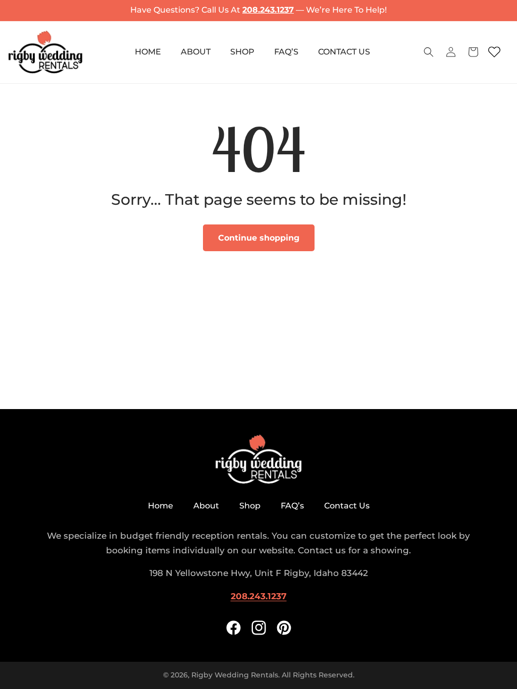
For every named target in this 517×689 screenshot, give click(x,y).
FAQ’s (292, 505)
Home (160, 505)
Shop (250, 505)
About (206, 505)
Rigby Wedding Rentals (234, 674)
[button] (429, 52)
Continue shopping (258, 238)
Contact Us (347, 505)
